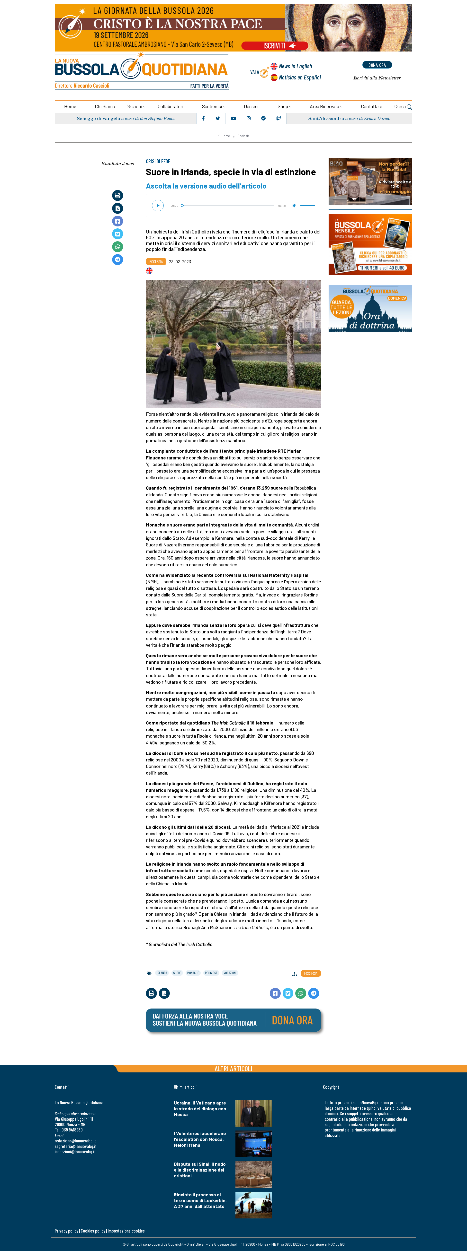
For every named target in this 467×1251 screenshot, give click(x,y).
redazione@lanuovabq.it (75, 1140)
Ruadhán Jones (117, 163)
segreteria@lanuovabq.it (76, 1146)
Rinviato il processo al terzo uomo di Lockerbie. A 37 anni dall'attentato (200, 1200)
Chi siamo (105, 106)
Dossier (251, 106)
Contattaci (371, 106)
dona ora (377, 65)
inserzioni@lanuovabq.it (75, 1151)
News (295, 65)
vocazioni (230, 973)
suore (177, 973)
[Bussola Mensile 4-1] (370, 181)
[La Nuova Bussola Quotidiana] (142, 72)
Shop (283, 106)
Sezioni (134, 106)
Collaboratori (170, 106)
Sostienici (212, 106)
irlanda (162, 973)
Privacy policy (66, 1231)
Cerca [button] (400, 106)
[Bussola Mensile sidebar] (370, 244)
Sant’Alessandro (326, 118)
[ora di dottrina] (370, 308)
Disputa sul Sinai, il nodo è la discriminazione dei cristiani (200, 1169)
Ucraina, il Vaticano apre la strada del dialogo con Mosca (200, 1108)
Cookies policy (93, 1231)
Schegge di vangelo (98, 118)
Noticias (300, 77)
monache (193, 973)
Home (70, 106)
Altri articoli (233, 1068)
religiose (211, 973)
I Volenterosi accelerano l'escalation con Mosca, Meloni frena (200, 1139)
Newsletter (377, 78)
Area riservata (324, 106)
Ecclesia (244, 136)
